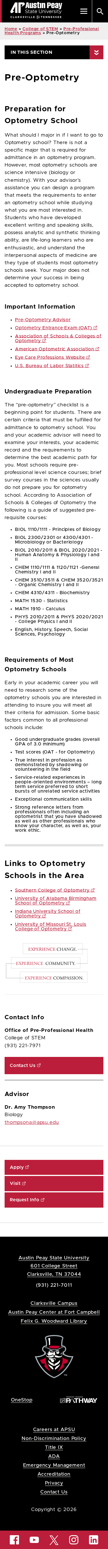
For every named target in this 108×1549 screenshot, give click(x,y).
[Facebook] (14, 1539)
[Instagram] (73, 1539)
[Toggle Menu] (84, 11)
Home (11, 29)
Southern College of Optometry (52, 890)
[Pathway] (78, 1399)
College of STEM (40, 29)
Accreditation (54, 1474)
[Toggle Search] (100, 11)
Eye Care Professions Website (50, 357)
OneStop (22, 1399)
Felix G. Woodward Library (54, 1321)
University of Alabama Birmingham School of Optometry (55, 900)
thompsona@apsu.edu (32, 1122)
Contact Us (23, 1065)
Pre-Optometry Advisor (43, 320)
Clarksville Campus (54, 1303)
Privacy (54, 1483)
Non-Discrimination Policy (54, 1438)
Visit (15, 1183)
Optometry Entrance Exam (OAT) (53, 328)
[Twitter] (54, 1539)
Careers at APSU (54, 1429)
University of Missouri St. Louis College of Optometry (50, 926)
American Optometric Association (54, 349)
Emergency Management (54, 1465)
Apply (17, 1167)
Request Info (24, 1200)
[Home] (54, 1356)
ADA (54, 1456)
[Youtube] (34, 1540)
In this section (31, 52)
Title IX (54, 1447)
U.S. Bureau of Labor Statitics (49, 366)
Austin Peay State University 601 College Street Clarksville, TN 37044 (54, 1265)
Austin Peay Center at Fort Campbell (54, 1312)
